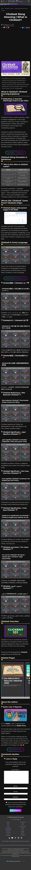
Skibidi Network (8, 835)
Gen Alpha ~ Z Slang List (15, 152)
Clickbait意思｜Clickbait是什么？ (25, 250)
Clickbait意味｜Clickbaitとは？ (6, 250)
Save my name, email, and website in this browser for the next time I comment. (15, 804)
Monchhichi (23, 833)
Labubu (22, 832)
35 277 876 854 (17, 819)
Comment (15, 769)
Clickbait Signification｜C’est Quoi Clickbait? (6, 260)
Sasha (5, 24)
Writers (8, 826)
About (8, 824)
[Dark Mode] (1, 1)
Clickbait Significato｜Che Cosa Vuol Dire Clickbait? (25, 255)
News (23, 823)
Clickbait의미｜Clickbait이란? (15, 250)
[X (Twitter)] (18, 838)
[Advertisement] (15, 41)
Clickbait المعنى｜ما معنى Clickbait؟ (25, 260)
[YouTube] (12, 838)
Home (2, 8)
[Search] (3, 1)
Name (15, 786)
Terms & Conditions (8, 829)
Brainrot (22, 829)
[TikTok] (15, 838)
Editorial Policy (8, 832)
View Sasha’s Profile (15, 749)
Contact (8, 833)
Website (15, 797)
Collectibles (22, 827)
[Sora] (9, 838)
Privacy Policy (8, 827)
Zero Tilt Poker (21, 841)
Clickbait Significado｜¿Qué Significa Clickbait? (15, 255)
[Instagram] (21, 838)
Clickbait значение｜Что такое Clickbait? (16, 260)
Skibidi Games (14, 841)
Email (15, 791)
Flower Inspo (26, 841)
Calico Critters (23, 835)
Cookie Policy (8, 830)
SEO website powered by (13, 861)
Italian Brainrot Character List (15, 278)
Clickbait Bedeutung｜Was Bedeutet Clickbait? (6, 255)
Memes (23, 824)
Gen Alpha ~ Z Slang (9, 8)
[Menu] (28, 1)
